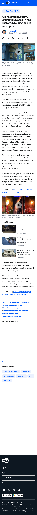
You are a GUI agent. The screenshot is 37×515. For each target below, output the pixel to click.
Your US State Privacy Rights (24, 504)
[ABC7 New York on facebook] (4, 490)
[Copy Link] (27, 38)
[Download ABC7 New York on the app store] (7, 495)
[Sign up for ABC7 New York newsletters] (19, 490)
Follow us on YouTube (12, 316)
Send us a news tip (10, 308)
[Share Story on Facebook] (3, 38)
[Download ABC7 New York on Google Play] (18, 495)
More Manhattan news (12, 305)
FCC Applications (20, 508)
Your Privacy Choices (16, 502)
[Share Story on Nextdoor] (17, 38)
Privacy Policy (5, 502)
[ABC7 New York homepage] (8, 3)
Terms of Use (5, 506)
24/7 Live (15, 3)
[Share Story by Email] (22, 38)
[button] (3, 3)
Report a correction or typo (10, 362)
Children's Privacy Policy (8, 504)
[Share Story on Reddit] (13, 38)
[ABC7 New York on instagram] (14, 490)
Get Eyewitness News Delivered (16, 302)
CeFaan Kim (14, 31)
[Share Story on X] (8, 38)
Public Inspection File (7, 508)
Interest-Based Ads (16, 506)
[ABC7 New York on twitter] (9, 490)
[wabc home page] (5, 460)
